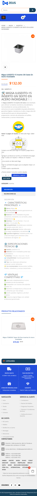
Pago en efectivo (27, 372)
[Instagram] (15, 484)
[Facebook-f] (11, 484)
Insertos (19, 25)
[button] (5, 67)
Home (3, 25)
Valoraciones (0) (10, 194)
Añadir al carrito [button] (18, 344)
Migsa (11, 25)
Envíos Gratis (9, 372)
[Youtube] (19, 484)
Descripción (8, 189)
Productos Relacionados (13, 311)
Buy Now (6, 178)
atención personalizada (9, 387)
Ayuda (25, 172)
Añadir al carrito (19, 175)
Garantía (28, 387)
